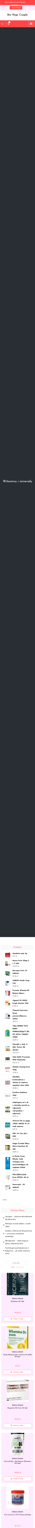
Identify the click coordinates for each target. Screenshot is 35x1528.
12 (16, 1267)
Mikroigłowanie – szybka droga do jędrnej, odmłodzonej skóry (16, 1242)
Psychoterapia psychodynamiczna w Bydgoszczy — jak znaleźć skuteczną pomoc (17, 1251)
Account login (16, 8)
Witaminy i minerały (17, 1298)
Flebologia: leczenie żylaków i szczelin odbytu (18, 1225)
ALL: (23, 1267)
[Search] (2, 23)
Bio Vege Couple (17, 15)
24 (19, 1267)
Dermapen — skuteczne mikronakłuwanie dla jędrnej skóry (18, 1217)
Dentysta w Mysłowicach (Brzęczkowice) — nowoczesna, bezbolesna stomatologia (18, 1234)
